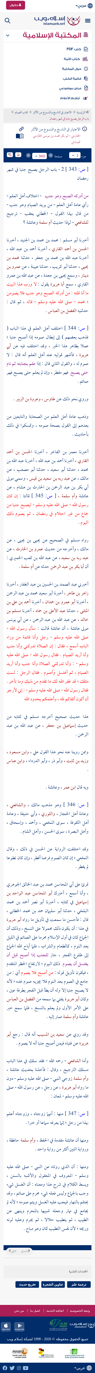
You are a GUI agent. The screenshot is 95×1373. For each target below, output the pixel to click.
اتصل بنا (35, 1310)
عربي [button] (82, 6)
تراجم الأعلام (70, 98)
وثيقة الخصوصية (80, 1310)
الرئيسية (81, 112)
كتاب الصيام (21, 112)
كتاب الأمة (72, 59)
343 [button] (42, 156)
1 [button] (78, 155)
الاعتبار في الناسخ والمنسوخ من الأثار (52, 112)
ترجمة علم (79, 1284)
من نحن (19, 1310)
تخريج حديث (27, 1284)
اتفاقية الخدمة (55, 1310)
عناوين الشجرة (53, 1284)
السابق (24, 1251)
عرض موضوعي (70, 88)
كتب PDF (74, 49)
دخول (14, 5)
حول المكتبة (71, 69)
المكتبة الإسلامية (53, 35)
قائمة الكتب (72, 78)
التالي (13, 1251)
